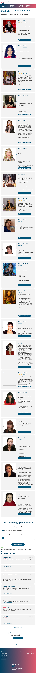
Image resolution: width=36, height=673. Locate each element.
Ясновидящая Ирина (22, 437)
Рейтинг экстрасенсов (4, 6)
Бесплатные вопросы (4, 653)
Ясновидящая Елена (22, 45)
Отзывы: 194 (25, 175)
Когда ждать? (10, 607)
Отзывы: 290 (25, 73)
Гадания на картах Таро (21, 6)
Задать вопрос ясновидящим (18, 544)
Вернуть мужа (5, 616)
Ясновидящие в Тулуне (14, 644)
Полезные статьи (4, 660)
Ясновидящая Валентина (23, 243)
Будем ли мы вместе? (7, 566)
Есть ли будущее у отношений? (9, 586)
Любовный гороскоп (4, 655)
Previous (3, 26)
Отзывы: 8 (24, 374)
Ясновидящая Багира (22, 198)
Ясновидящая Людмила (23, 263)
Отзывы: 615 (25, 200)
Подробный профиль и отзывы (24, 39)
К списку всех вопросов (18, 627)
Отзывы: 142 (20, 439)
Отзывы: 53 (20, 265)
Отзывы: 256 (20, 292)
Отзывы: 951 (25, 47)
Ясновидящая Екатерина (23, 95)
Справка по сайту (29, 651)
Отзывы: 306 (25, 22)
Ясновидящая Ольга (22, 71)
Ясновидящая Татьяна (22, 20)
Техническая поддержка (30, 653)
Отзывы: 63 (20, 343)
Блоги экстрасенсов (4, 657)
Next (16, 26)
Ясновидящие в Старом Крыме (23, 644)
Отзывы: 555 (20, 221)
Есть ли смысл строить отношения (10, 574)
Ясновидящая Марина (22, 290)
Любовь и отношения (7, 557)
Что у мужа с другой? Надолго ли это (10, 597)
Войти (34, 2)
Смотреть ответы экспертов (8, 570)
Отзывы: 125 (20, 245)
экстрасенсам (12, 6)
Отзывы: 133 (20, 494)
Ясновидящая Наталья (22, 372)
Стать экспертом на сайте (17, 651)
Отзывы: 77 (20, 465)
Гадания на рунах (28, 6)
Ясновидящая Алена (22, 219)
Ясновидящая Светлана (23, 463)
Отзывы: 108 (20, 323)
